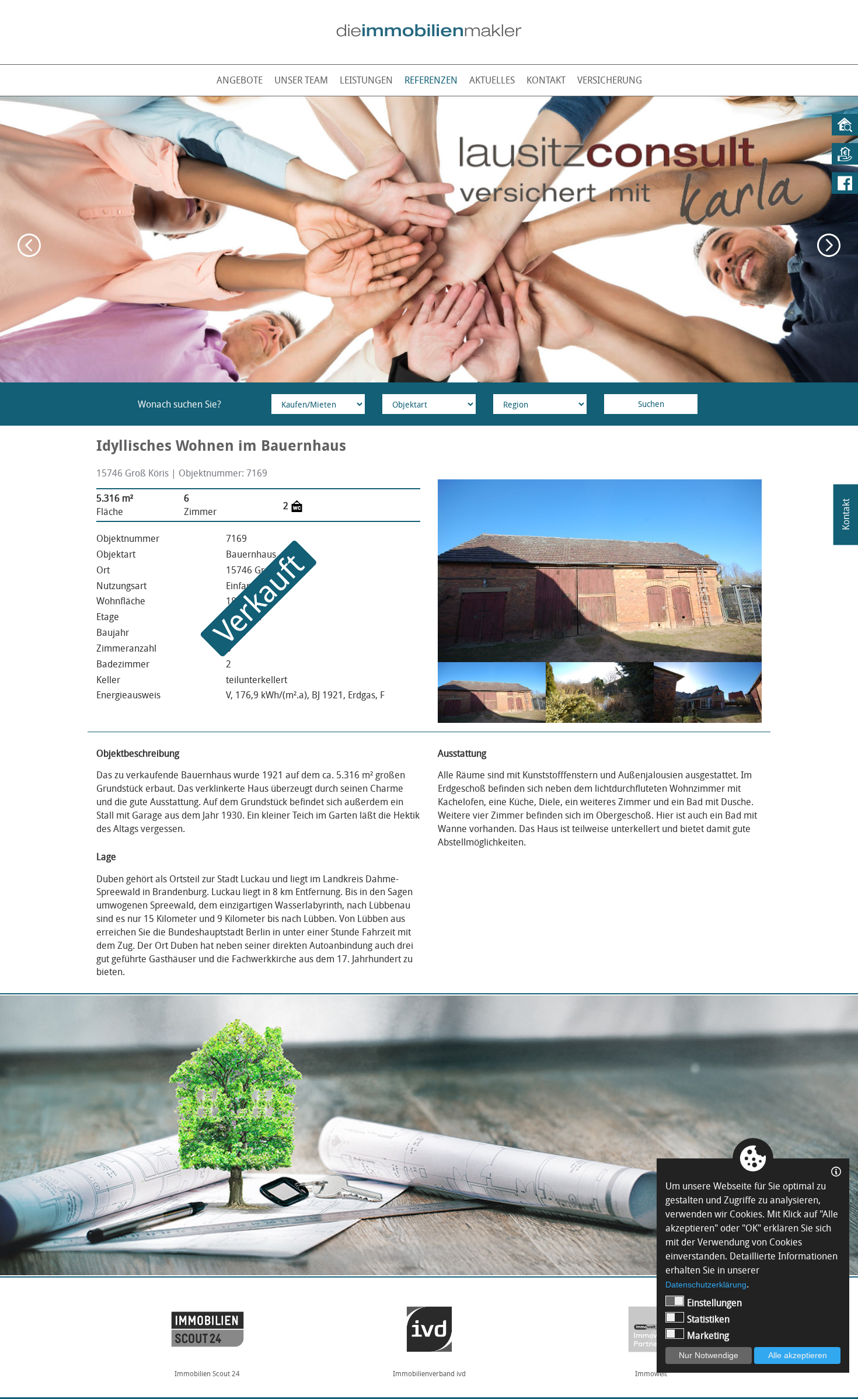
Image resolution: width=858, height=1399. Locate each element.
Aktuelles (492, 80)
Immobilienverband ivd (207, 1373)
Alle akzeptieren (797, 1355)
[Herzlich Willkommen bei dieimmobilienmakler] (429, 30)
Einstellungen (714, 1302)
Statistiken (708, 1319)
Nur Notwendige (708, 1355)
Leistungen (366, 80)
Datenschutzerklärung (706, 1284)
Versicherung (609, 80)
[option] (429, 239)
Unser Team (301, 80)
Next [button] (828, 245)
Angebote (240, 80)
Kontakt (546, 80)
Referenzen (431, 80)
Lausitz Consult (651, 1373)
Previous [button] (29, 245)
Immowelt (429, 1373)
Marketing (708, 1335)
